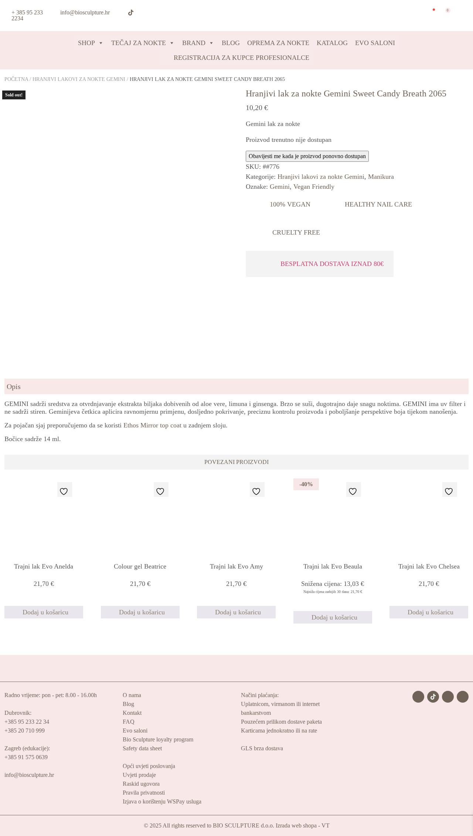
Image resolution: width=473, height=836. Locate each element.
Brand (193, 43)
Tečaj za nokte (138, 43)
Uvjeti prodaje (139, 775)
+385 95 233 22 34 (26, 722)
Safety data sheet (142, 748)
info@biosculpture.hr (85, 12)
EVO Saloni (375, 43)
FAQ (129, 722)
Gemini (280, 186)
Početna (16, 79)
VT (325, 825)
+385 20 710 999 (24, 730)
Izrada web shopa (296, 825)
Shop (86, 43)
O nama (132, 695)
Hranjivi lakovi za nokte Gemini (79, 79)
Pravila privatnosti (144, 792)
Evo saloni (135, 730)
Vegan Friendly (313, 186)
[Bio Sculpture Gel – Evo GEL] (233, 15)
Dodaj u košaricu (45, 612)
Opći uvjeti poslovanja (149, 766)
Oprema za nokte (278, 43)
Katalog (332, 43)
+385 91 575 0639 (26, 757)
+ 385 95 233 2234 (27, 15)
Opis (14, 386)
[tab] (236, 386)
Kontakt (132, 713)
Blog (231, 43)
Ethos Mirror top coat (152, 425)
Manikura (381, 176)
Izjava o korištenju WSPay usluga (162, 801)
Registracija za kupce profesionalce (240, 57)
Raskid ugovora (141, 784)
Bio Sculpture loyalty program (158, 739)
